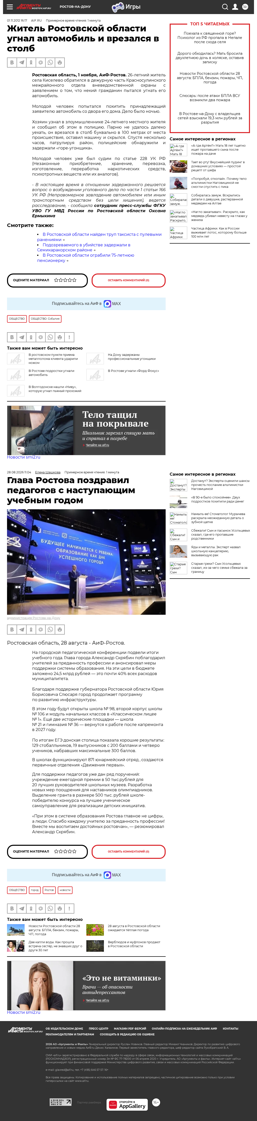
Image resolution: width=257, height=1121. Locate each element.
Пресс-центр (98, 1028)
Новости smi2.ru (23, 457)
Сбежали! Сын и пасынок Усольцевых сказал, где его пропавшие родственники (220, 534)
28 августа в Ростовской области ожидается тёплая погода (134, 928)
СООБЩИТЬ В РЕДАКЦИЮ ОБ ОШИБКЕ (127, 1034)
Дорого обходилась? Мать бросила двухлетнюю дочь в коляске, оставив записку (210, 57)
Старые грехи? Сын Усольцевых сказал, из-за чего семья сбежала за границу (219, 568)
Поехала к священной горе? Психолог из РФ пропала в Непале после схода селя (209, 37)
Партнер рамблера (89, 1102)
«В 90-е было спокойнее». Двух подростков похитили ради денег (217, 499)
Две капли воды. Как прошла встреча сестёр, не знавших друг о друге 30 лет (55, 946)
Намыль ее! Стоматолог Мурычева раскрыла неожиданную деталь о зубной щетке (218, 518)
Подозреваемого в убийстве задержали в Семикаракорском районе (84, 248)
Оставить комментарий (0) (128, 280)
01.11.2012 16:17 (17, 20)
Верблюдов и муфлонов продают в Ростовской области (134, 944)
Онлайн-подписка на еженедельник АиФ (184, 1028)
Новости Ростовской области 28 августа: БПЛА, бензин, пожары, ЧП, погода (210, 78)
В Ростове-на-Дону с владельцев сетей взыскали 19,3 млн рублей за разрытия (210, 118)
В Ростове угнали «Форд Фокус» (133, 371)
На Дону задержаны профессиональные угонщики (132, 357)
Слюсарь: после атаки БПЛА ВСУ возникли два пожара (209, 98)
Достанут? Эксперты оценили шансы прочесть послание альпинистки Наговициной (220, 485)
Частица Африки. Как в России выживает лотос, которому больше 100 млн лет (218, 232)
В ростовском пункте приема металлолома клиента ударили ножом (53, 359)
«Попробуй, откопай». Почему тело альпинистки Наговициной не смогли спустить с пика (219, 183)
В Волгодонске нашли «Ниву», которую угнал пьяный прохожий (55, 389)
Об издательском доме (64, 1028)
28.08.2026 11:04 (19, 472)
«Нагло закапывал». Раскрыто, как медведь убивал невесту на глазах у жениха (219, 216)
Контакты (230, 1028)
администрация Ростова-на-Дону (33, 618)
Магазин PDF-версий (130, 1028)
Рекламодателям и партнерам (70, 1034)
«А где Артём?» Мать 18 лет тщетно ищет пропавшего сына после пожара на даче (218, 149)
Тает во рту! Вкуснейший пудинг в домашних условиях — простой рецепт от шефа (218, 166)
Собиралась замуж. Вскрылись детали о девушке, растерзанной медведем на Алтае (217, 199)
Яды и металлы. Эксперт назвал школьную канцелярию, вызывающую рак (216, 551)
